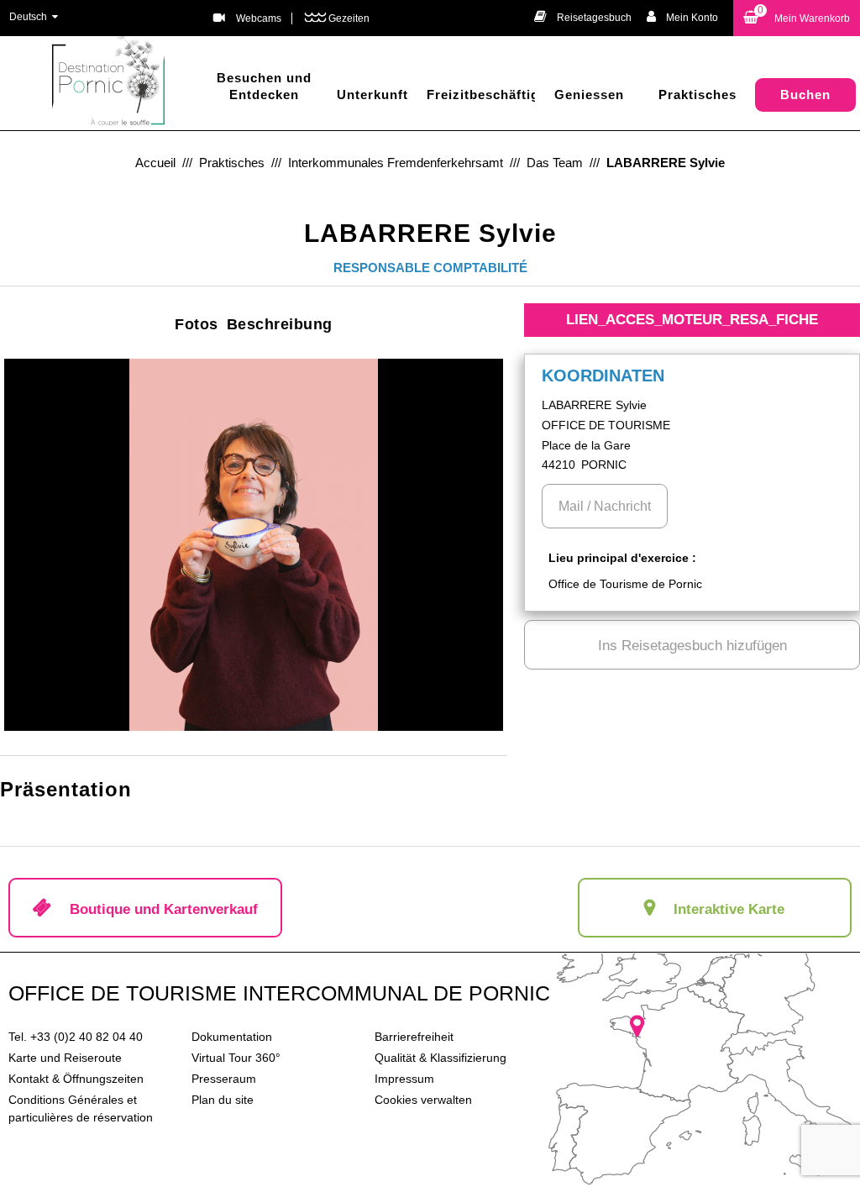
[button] (796, 18)
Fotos (196, 324)
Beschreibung (280, 324)
